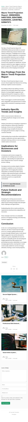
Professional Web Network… (11, 323)
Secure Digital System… (10, 294)
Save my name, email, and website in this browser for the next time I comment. (11, 398)
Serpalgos (4, 262)
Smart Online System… (10, 352)
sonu (4, 257)
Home (2, 6)
